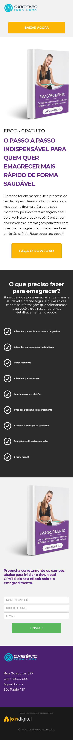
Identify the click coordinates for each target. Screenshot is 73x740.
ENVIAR (36, 628)
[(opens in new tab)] (18, 720)
